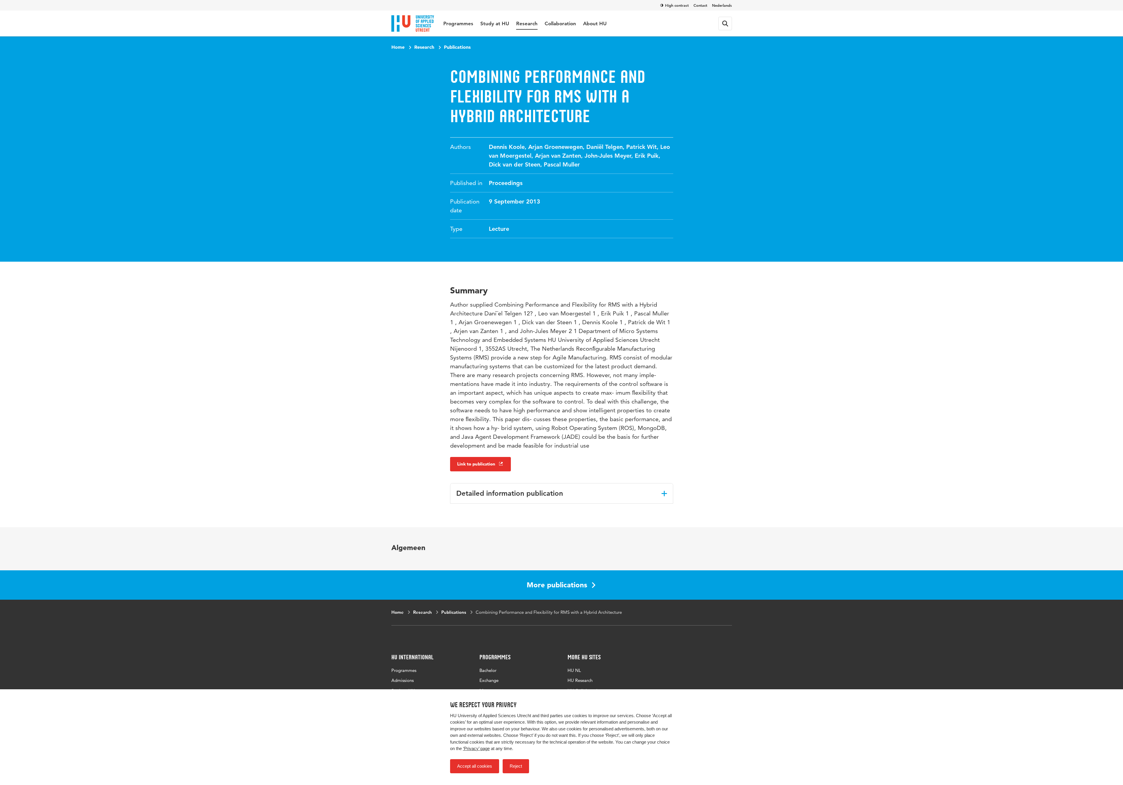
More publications (557, 585)
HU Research (580, 680)
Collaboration (560, 23)
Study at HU (494, 23)
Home (398, 47)
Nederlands (722, 5)
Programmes (458, 23)
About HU (595, 23)
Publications (457, 47)
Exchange (489, 680)
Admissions (402, 680)
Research (527, 23)
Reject (516, 766)
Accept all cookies (474, 766)
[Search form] (725, 23)
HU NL (574, 670)
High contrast (677, 5)
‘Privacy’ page (476, 748)
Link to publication (476, 464)
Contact (700, 5)
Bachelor (487, 670)
